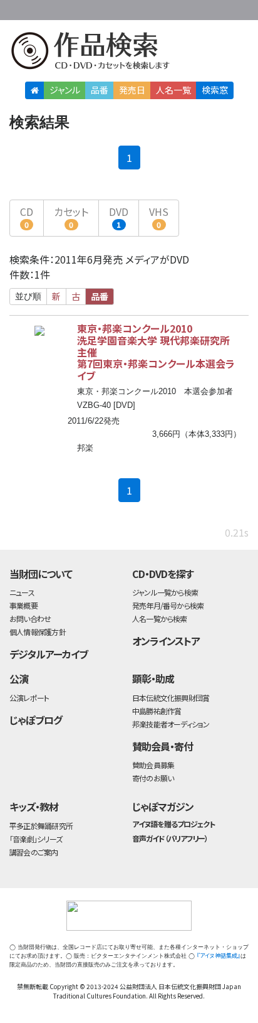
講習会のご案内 (33, 852)
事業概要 (170, 8)
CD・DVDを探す (163, 573)
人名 (173, 89)
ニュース (21, 592)
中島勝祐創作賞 (157, 710)
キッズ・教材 (33, 806)
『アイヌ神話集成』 (218, 955)
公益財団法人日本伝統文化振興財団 (16, 9)
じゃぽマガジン (163, 806)
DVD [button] (118, 217)
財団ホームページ (130, 8)
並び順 (28, 296)
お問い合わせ (220, 8)
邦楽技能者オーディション (171, 724)
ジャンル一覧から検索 (165, 592)
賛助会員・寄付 (162, 746)
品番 (99, 89)
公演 (18, 678)
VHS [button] (158, 217)
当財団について (40, 573)
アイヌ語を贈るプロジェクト (173, 823)
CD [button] (26, 217)
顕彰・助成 (153, 678)
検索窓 (215, 89)
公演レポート (29, 697)
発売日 (132, 89)
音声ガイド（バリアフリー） (170, 838)
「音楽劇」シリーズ (35, 838)
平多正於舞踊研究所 (41, 825)
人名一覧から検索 (159, 618)
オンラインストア (166, 640)
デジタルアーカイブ (48, 653)
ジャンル (64, 89)
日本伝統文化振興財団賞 (170, 697)
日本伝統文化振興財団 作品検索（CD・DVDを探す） (129, 53)
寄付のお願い (152, 778)
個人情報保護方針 (37, 631)
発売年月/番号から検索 (168, 605)
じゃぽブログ (35, 719)
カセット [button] (71, 217)
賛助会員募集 (153, 764)
